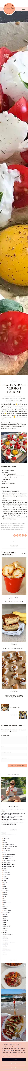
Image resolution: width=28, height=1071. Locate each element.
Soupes (5, 908)
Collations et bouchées (9, 942)
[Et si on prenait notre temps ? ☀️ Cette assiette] (13, 1028)
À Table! (4, 833)
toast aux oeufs (20, 527)
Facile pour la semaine (8, 844)
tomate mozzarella (5, 529)
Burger (5, 892)
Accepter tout (14, 1059)
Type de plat (5, 932)
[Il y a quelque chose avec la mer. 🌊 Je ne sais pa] (13, 1002)
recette (19, 525)
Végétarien (19, 400)
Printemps (5, 888)
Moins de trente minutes (9, 854)
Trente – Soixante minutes (9, 860)
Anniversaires (6, 838)
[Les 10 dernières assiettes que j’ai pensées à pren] (13, 976)
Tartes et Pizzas (7, 910)
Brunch (6, 397)
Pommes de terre (7, 902)
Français (5, 920)
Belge (4, 918)
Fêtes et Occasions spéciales (10, 846)
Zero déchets (6, 850)
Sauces (5, 954)
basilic (4, 523)
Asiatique (5, 916)
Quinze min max (15, 398)
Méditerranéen (6, 926)
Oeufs (19, 397)
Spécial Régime (6, 874)
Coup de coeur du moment (8, 835)
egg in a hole (18, 523)
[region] (14, 1056)
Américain (5, 914)
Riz (4, 904)
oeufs (5, 525)
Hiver (4, 886)
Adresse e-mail (6, 752)
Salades (5, 906)
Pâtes (4, 900)
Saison (4, 880)
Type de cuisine (5, 912)
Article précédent (15, 707)
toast (15, 527)
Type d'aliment (5, 890)
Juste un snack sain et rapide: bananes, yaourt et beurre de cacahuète (14, 697)
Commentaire (5, 735)
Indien (4, 922)
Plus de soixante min (8, 856)
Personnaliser (14, 1063)
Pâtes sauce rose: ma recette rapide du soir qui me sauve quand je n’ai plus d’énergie (13, 814)
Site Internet (5, 758)
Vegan (4, 876)
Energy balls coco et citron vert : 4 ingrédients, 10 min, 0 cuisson (13, 820)
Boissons (5, 938)
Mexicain (5, 928)
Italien (4, 924)
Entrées (5, 946)
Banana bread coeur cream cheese (14, 648)
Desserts (14, 644)
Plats (4, 952)
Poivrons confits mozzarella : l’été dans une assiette (12, 810)
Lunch (15, 397)
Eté (4, 884)
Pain (23, 397)
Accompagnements (7, 934)
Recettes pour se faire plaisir (9, 864)
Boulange (5, 940)
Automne (5, 882)
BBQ (4, 840)
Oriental (5, 930)
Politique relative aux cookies (12, 1056)
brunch (7, 523)
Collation (14, 691)
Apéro (4, 936)
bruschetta (12, 523)
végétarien (20, 529)
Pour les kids (6, 848)
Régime (4, 868)
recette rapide (7, 527)
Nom (3, 746)
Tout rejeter (14, 1067)
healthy (23, 523)
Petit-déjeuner (6, 398)
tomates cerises (14, 529)
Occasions (5, 836)
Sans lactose (6, 872)
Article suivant (14, 715)
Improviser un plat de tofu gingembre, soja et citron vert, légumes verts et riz (12, 823)
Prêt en (4, 852)
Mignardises (14, 598)
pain (8, 525)
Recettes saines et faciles (8, 866)
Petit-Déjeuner (13, 525)
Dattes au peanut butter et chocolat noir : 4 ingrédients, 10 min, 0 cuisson (12, 817)
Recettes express (6, 862)
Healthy (11, 397)
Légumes (5, 894)
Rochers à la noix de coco (14, 601)
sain (12, 527)
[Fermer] (26, 1043)
